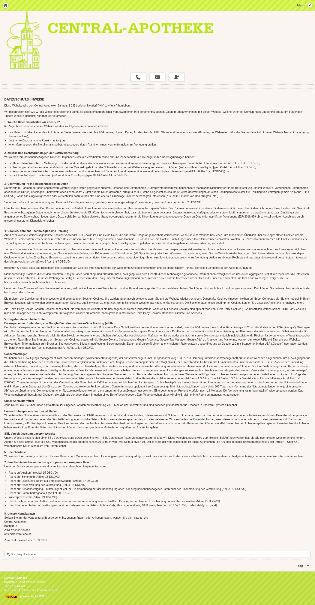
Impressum (11, 590)
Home (5, 5)
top (300, 565)
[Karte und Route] (176, 77)
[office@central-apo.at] (157, 77)
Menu (301, 5)
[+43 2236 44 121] (138, 77)
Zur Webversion (48, 590)
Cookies (29, 288)
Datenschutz (28, 590)
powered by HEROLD (33, 596)
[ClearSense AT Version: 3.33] (11, 596)
